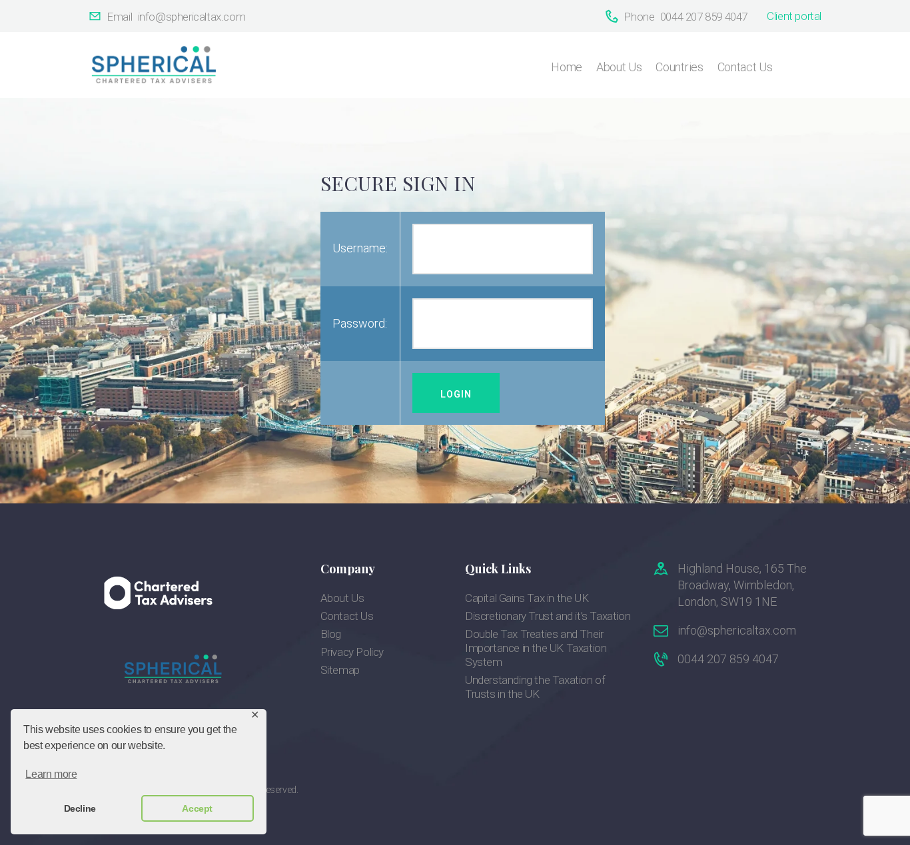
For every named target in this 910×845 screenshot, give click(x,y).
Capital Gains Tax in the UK (526, 598)
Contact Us (347, 616)
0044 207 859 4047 (728, 659)
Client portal (794, 16)
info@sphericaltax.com (737, 630)
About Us (342, 598)
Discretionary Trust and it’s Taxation (547, 616)
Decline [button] (80, 808)
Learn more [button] (51, 774)
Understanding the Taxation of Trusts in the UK (535, 687)
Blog (330, 634)
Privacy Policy (352, 652)
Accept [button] (197, 808)
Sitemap (340, 670)
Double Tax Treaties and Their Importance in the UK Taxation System (535, 648)
